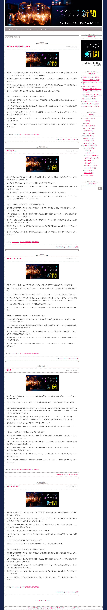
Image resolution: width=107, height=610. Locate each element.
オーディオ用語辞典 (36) (90, 145)
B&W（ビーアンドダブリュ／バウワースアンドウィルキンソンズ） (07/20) (92, 90)
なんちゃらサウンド (13, 486)
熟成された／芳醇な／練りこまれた (18, 46)
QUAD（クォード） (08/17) (91, 77)
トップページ (13, 29)
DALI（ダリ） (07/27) (89, 86)
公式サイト (29, 29)
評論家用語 (35, 134)
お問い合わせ (45, 29)
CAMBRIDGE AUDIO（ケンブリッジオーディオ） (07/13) (92, 95)
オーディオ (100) (88, 175)
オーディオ (15, 134)
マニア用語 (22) (88, 170)
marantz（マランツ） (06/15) (91, 106)
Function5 (76, 608)
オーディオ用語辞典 (25, 134)
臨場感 (9, 370)
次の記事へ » (45, 600)
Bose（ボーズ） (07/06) (89, 99)
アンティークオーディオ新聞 (70, 139)
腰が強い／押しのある (14, 258)
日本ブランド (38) (89, 138)
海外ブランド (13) (89, 140)
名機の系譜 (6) (88, 131)
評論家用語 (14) (88, 173)
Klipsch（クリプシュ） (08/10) (91, 80)
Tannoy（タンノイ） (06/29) (90, 101)
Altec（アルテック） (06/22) (91, 104)
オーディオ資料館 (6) (89, 126)
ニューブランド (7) (89, 143)
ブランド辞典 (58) (88, 135)
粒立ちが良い (11, 151)
